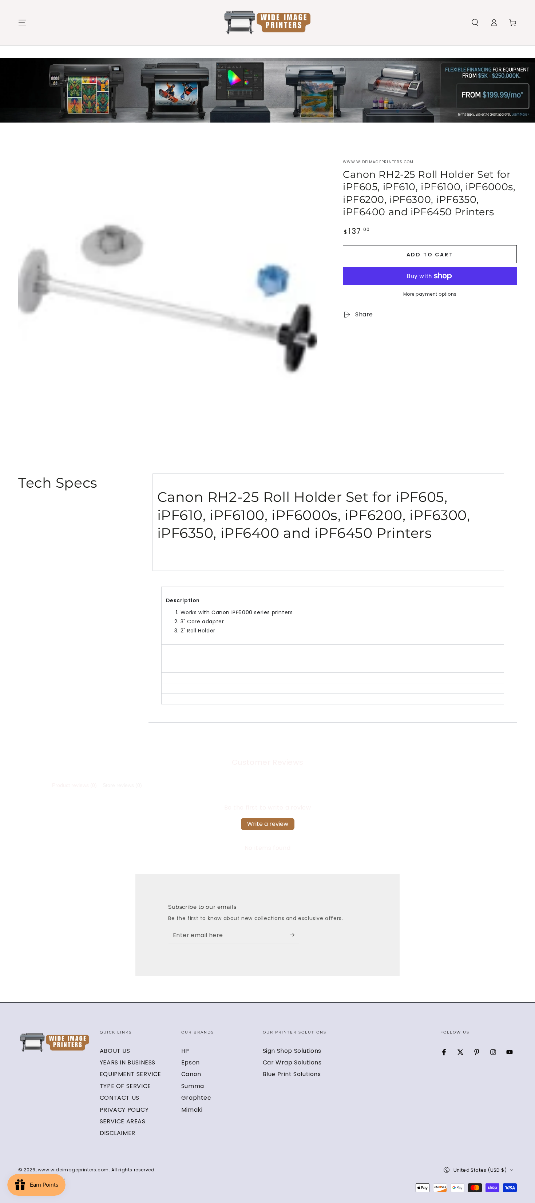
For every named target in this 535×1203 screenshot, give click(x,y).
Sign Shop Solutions (292, 1051)
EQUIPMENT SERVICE (130, 1074)
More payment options (430, 294)
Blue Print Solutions (292, 1074)
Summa (192, 1086)
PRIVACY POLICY (124, 1110)
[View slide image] (267, 90)
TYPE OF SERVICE (125, 1086)
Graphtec (196, 1098)
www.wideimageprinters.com (378, 162)
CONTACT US (119, 1098)
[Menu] (22, 23)
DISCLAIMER (117, 1133)
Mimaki (192, 1110)
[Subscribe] (294, 935)
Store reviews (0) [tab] (122, 785)
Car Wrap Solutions (292, 1062)
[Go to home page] (267, 22)
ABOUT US (115, 1051)
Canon (191, 1074)
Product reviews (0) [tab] (74, 785)
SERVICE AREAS (123, 1121)
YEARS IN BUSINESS (127, 1062)
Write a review (267, 824)
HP (185, 1051)
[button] (474, 23)
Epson (190, 1062)
